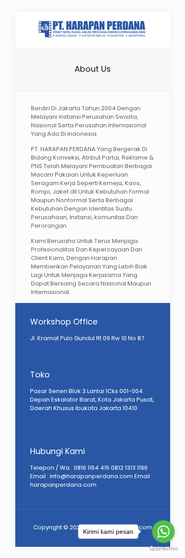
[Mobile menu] (158, 29)
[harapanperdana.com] (93, 29)
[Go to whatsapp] (163, 531)
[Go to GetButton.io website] (163, 549)
